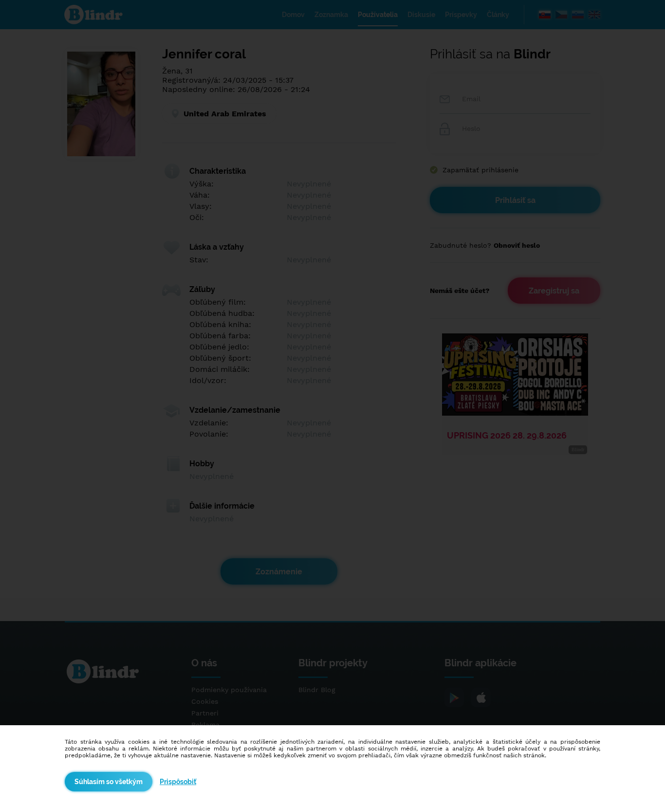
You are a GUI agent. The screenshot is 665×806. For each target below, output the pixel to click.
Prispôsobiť (178, 782)
